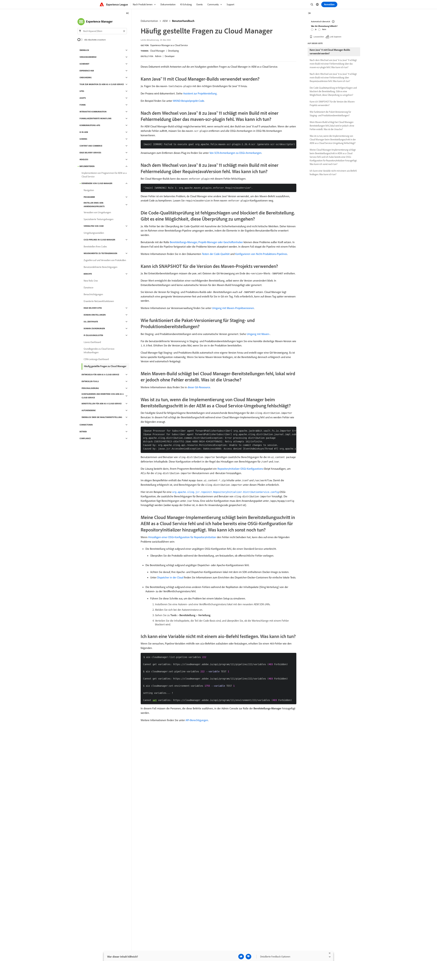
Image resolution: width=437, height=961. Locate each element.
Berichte (88, 274)
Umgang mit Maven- (258, 334)
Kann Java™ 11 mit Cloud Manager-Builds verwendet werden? (330, 51)
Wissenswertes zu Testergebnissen (100, 253)
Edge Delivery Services (90, 152)
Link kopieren (335, 36)
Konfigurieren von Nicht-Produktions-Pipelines (261, 254)
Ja (315, 29)
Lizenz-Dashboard (92, 342)
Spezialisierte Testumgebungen (98, 219)
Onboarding (85, 77)
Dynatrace (88, 287)
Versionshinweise (88, 57)
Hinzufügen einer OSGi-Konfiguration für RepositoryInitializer (182, 537)
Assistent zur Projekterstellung (200, 93)
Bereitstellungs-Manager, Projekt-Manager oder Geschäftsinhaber (206, 242)
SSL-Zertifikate (91, 321)
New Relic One (91, 280)
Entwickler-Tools (90, 381)
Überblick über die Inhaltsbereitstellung (102, 417)
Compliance (85, 438)
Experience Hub (87, 70)
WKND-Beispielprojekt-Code (188, 100)
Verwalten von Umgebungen (97, 212)
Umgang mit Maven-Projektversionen (233, 308)
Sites (82, 91)
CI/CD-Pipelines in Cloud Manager (99, 240)
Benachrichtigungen (93, 294)
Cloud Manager (157, 50)
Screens (83, 139)
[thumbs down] (248, 956)
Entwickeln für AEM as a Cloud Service (100, 374)
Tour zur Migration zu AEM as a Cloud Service (102, 84)
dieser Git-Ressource (199, 387)
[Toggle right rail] (309, 13)
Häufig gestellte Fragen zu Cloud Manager (105, 366)
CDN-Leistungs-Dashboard (96, 359)
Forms (83, 105)
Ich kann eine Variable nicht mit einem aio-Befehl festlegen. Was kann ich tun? (333, 172)
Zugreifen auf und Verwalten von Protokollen (105, 260)
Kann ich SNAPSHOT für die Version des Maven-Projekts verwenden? (332, 103)
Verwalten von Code (94, 226)
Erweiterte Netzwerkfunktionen (99, 301)
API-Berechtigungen (197, 720)
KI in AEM (84, 132)
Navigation (89, 190)
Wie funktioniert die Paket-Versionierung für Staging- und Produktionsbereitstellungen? (330, 113)
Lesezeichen (319, 36)
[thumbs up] (241, 956)
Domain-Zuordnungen (94, 328)
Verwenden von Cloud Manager (96, 183)
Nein (324, 29)
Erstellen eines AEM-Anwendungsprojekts (94, 205)
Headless (84, 159)
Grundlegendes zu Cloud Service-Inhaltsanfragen (99, 350)
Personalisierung (90, 388)
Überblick (84, 50)
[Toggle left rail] (127, 13)
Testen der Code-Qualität (216, 254)
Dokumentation (149, 21)
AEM (165, 21)
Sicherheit (84, 64)
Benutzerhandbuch (183, 21)
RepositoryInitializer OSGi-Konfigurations (240, 468)
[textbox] (102, 31)
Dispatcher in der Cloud (170, 577)
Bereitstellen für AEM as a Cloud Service (102, 403)
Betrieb (83, 431)
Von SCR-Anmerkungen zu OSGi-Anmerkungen (235, 153)
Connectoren (86, 425)
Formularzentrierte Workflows (95, 118)
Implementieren (87, 166)
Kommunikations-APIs (90, 125)
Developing (173, 50)
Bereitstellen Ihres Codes (95, 246)
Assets (83, 98)
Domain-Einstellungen (95, 315)
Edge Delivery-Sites (93, 308)
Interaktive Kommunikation (93, 111)
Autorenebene (89, 410)
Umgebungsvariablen (94, 232)
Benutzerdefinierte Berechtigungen (100, 267)
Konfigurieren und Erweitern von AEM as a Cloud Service (103, 396)
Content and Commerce (91, 146)
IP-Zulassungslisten (93, 335)
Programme (89, 197)
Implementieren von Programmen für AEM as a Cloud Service (104, 174)
